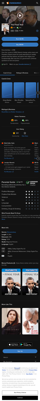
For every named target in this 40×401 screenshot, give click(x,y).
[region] (20, 381)
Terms (4, 370)
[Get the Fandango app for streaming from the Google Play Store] (26, 345)
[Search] (37, 3)
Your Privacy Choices (20, 392)
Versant (17, 368)
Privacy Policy (33, 370)
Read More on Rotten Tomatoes (12, 112)
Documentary (11, 232)
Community (15, 136)
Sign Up (20, 351)
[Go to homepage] (14, 3)
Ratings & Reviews (22, 73)
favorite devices (24, 64)
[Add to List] (37, 31)
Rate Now (25, 136)
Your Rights (29, 374)
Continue (20, 398)
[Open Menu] (3, 3)
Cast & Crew (7, 73)
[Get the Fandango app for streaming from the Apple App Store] (13, 345)
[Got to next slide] (38, 92)
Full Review (7, 158)
